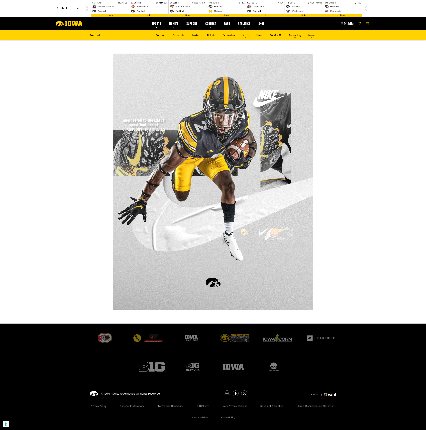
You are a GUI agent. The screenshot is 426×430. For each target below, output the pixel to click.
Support (191, 23)
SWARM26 (276, 35)
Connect (210, 23)
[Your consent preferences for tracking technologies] (6, 424)
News (259, 35)
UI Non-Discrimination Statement (316, 406)
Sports (156, 23)
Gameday (229, 35)
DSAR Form (203, 406)
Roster (196, 35)
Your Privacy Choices (235, 406)
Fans (227, 23)
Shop (261, 23)
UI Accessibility (199, 417)
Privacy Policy (98, 406)
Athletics (244, 23)
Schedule (178, 35)
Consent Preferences (132, 406)
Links (110, 15)
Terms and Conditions (171, 406)
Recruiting (295, 35)
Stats (245, 35)
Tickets (173, 23)
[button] (85, 8)
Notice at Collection (272, 406)
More (311, 35)
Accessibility (228, 417)
